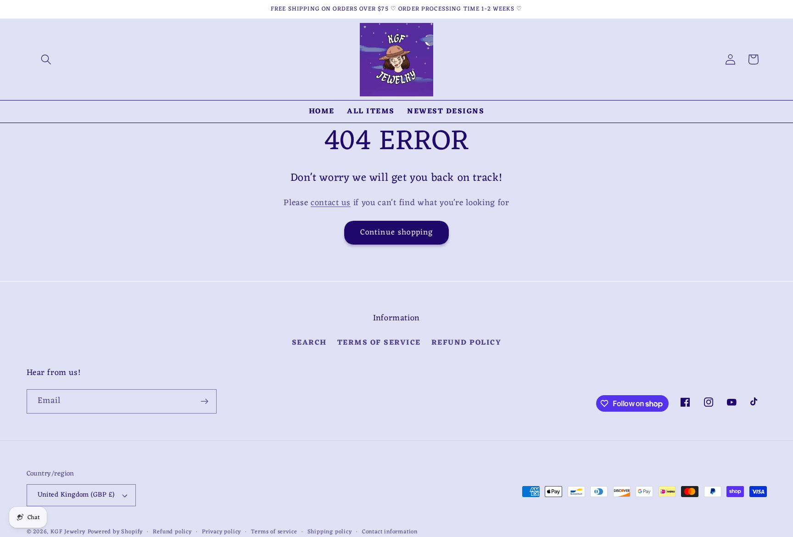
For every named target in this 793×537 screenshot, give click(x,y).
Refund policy (466, 342)
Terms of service (274, 532)
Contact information (390, 532)
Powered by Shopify (115, 532)
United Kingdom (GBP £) (76, 495)
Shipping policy (329, 532)
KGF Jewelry (67, 532)
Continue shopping (396, 232)
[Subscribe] (204, 401)
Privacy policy (221, 532)
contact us (331, 203)
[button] (46, 59)
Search (309, 343)
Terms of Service (379, 342)
